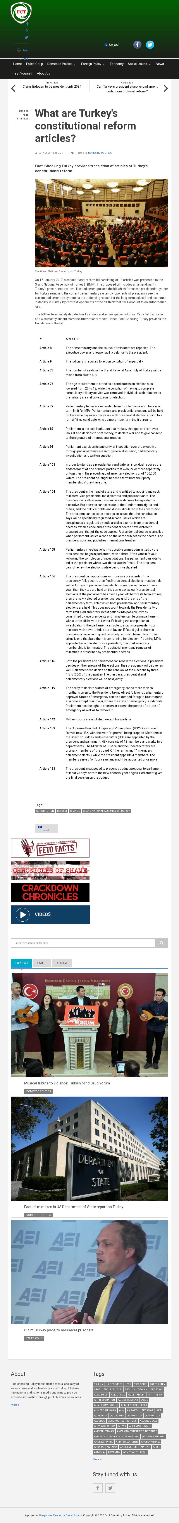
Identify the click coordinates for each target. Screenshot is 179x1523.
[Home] (62, 14)
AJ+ (121, 1410)
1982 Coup (140, 1384)
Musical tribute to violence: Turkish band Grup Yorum (67, 1083)
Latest (42, 963)
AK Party (132, 1410)
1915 (128, 1384)
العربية (113, 44)
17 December (114, 1384)
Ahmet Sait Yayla (105, 1410)
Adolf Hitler (136, 1394)
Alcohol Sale (148, 1420)
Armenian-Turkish (134, 1452)
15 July (98, 1384)
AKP (159, 1410)
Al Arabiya (100, 1415)
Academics (101, 1394)
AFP (150, 1394)
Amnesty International (124, 1436)
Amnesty (99, 1436)
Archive (62, 963)
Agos (144, 1400)
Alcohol (99, 1420)
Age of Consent (128, 1400)
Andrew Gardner (127, 1441)
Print (25, 50)
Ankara (98, 1447)
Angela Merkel (150, 1441)
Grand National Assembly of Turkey (106, 811)
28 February (157, 1384)
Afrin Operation (104, 1400)
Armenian (114, 1452)
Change (75, 811)
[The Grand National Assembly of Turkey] (101, 223)
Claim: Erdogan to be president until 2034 (52, 86)
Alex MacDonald (140, 1426)
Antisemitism (128, 1447)
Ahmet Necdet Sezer (134, 1405)
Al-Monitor (152, 1415)
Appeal (145, 1447)
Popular (23, 963)
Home (17, 64)
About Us (43, 73)
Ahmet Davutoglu (106, 1405)
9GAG (97, 1389)
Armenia (99, 1452)
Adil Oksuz (118, 1394)
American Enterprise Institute (137, 1431)
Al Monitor (134, 1415)
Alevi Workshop (104, 1426)
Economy (117, 64)
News (160, 64)
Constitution (45, 811)
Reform (62, 811)
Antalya (112, 1447)
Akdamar (147, 1410)
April (156, 1447)
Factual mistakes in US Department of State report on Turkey (73, 1207)
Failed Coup (34, 64)
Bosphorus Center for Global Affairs (60, 1515)
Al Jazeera (117, 1415)
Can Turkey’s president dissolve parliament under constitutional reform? (127, 89)
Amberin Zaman (104, 1431)
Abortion (157, 1389)
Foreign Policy (91, 64)
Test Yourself (23, 73)
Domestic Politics (59, 64)
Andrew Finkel (103, 1441)
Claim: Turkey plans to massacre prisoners (59, 1330)
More (14, 1404)
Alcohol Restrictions (122, 1420)
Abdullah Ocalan (136, 1389)
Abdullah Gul (113, 1389)
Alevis (122, 1426)
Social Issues (137, 64)
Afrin (159, 1394)
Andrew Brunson (153, 1436)
